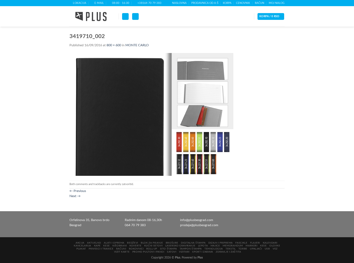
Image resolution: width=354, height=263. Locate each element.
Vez (275, 248)
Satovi (171, 252)
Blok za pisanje (152, 243)
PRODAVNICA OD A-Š (204, 3)
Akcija (80, 243)
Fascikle (241, 243)
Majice (215, 245)
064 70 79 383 (135, 225)
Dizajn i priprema (220, 243)
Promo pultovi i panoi (148, 252)
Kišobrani (119, 245)
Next (75, 196)
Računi (121, 248)
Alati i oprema (114, 243)
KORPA (227, 3)
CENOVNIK (243, 3)
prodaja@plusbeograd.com (199, 225)
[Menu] (125, 16)
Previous (77, 191)
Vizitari (184, 252)
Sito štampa (168, 248)
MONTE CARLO (137, 45)
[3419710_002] (151, 114)
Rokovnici (136, 248)
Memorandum (233, 245)
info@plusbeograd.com (196, 220)
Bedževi (132, 243)
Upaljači (256, 248)
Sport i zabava (202, 252)
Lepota (203, 245)
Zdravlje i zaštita (228, 252)
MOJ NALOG (277, 3)
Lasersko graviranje (180, 245)
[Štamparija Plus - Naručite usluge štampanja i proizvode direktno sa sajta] (90, 16)
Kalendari (270, 243)
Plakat (81, 248)
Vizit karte (122, 252)
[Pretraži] (135, 16)
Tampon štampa (191, 248)
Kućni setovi (153, 245)
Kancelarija (82, 245)
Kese (106, 245)
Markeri (251, 245)
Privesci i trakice (101, 248)
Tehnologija (213, 248)
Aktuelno (94, 243)
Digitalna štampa (193, 243)
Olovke (274, 245)
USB (267, 248)
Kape (97, 245)
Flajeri (255, 243)
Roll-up (151, 248)
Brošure (172, 243)
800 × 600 (114, 45)
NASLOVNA (179, 3)
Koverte (135, 245)
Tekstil (231, 248)
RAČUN (259, 3)
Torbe (242, 248)
